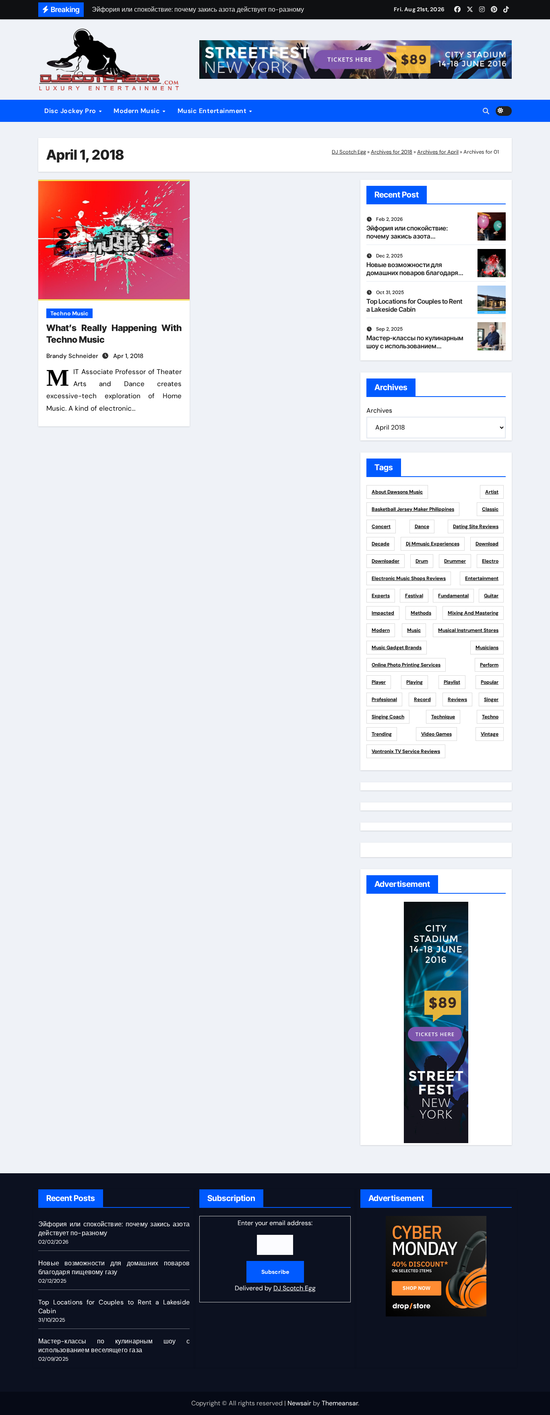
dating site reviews (475, 526)
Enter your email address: (275, 1255)
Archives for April (438, 151)
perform (489, 665)
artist (491, 492)
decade (380, 544)
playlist (452, 682)
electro (490, 561)
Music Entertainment (213, 111)
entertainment (481, 578)
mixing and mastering (473, 613)
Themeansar (340, 1403)
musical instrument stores (468, 630)
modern (381, 630)
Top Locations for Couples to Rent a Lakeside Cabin (414, 305)
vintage (489, 734)
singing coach (388, 717)
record (422, 699)
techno (490, 717)
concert (381, 526)
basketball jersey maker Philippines (413, 509)
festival (414, 595)
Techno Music (69, 313)
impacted (383, 613)
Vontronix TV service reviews (406, 751)
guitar (491, 595)
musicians (487, 647)
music (414, 630)
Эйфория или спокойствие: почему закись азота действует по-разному (407, 235)
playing (414, 682)
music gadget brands (397, 647)
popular (489, 682)
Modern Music (138, 111)
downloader (385, 561)
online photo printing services (406, 665)
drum (422, 561)
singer (491, 699)
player (379, 682)
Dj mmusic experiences (432, 544)
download (487, 544)
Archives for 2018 (391, 151)
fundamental (453, 595)
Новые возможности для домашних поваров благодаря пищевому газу (412, 272)
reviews (457, 699)
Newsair (299, 1403)
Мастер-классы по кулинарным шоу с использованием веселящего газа (414, 345)
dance (422, 526)
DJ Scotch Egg (349, 151)
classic (490, 509)
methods (421, 613)
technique (443, 717)
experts (381, 595)
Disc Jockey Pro (71, 111)
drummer (455, 561)
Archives (379, 410)
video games (436, 734)
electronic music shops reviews (409, 578)
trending (382, 734)
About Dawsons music (397, 492)
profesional (384, 699)
